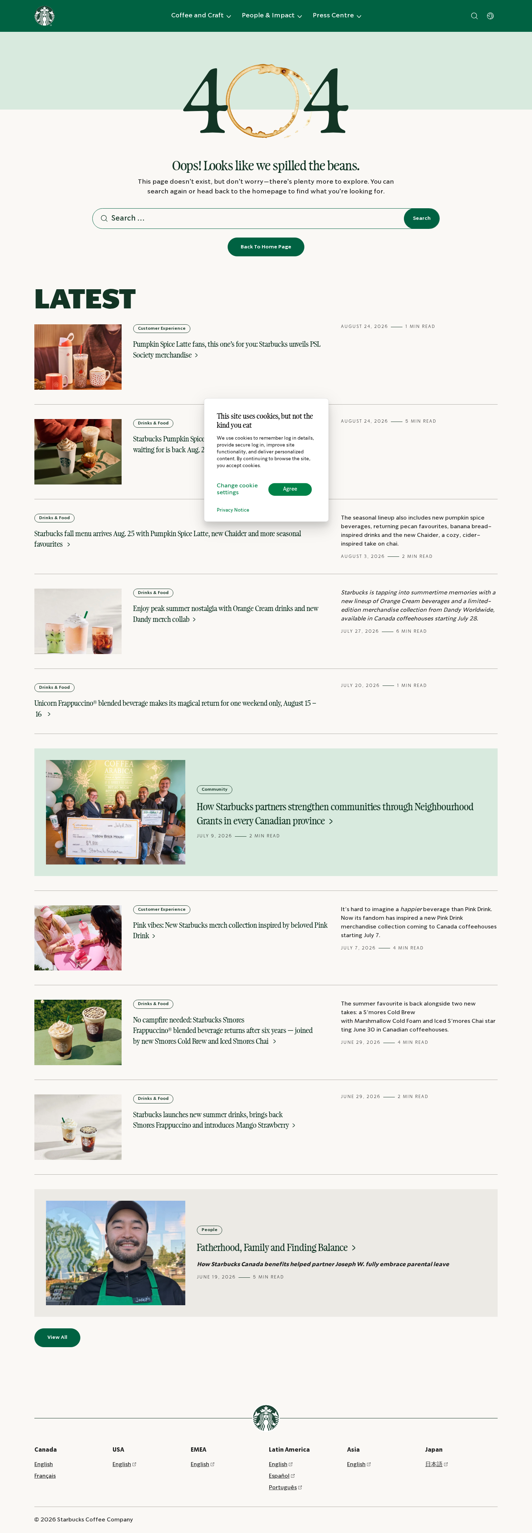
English (43, 1464)
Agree (290, 489)
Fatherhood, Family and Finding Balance (273, 1248)
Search (422, 218)
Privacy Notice (233, 510)
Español (279, 1476)
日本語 (434, 1464)
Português (283, 1487)
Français (45, 1476)
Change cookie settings (237, 489)
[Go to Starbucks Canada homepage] (44, 16)
